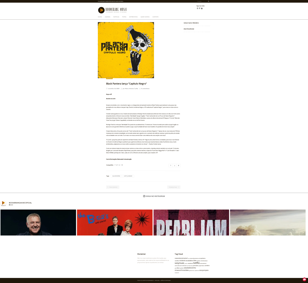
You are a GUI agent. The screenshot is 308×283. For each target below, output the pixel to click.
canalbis (177, 260)
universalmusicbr (178, 265)
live (195, 260)
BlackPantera (116, 176)
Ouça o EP (109, 94)
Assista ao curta (110, 98)
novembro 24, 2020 (113, 88)
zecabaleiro (189, 261)
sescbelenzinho (190, 268)
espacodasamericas (194, 258)
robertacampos (204, 260)
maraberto (177, 272)
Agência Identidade (166, 280)
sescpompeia (203, 270)
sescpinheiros (202, 258)
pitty (175, 268)
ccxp (189, 258)
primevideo (195, 265)
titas (178, 268)
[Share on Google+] (120, 165)
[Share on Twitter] (117, 165)
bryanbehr (181, 268)
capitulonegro (128, 176)
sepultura (199, 260)
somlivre (207, 265)
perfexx (186, 263)
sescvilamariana (190, 265)
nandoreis (190, 263)
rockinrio (182, 260)
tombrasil (184, 265)
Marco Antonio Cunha (131, 88)
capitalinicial (196, 270)
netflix (196, 262)
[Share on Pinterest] (122, 165)
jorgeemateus (201, 265)
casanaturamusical (181, 258)
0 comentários (145, 88)
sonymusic (179, 263)
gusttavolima (191, 270)
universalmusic (203, 263)
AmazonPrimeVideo (182, 270)
